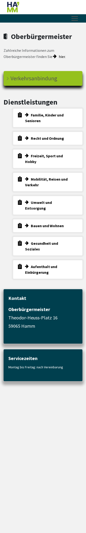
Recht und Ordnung (47, 138)
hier (62, 56)
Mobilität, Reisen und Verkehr (46, 182)
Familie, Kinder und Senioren (44, 118)
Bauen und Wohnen (47, 225)
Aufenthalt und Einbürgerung (41, 269)
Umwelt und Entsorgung (38, 205)
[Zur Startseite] (39, 7)
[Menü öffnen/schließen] (74, 18)
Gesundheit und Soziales (41, 246)
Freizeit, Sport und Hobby (44, 159)
